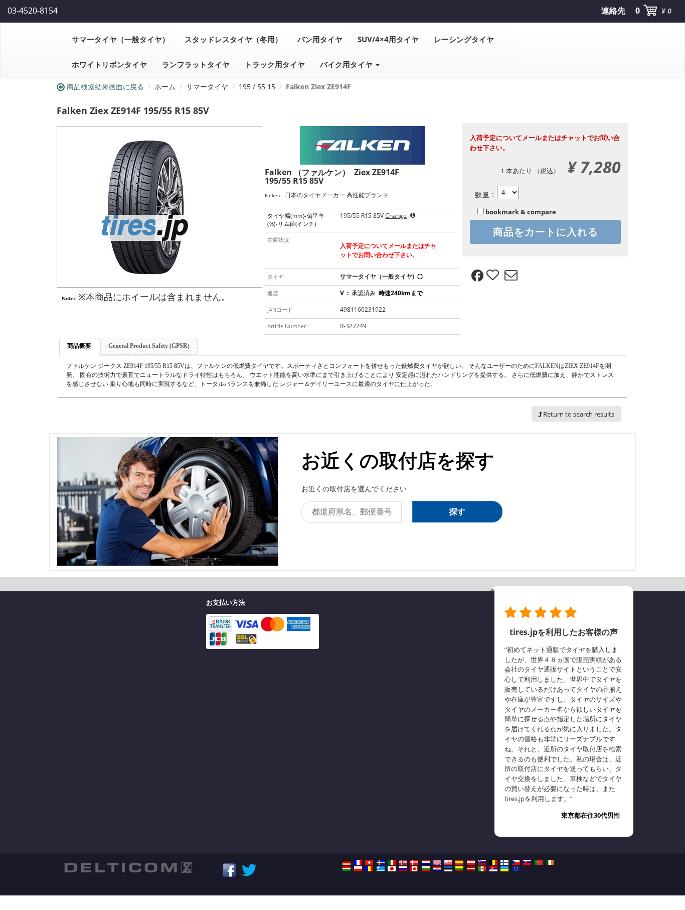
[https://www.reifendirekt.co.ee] (448, 868)
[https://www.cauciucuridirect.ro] (369, 868)
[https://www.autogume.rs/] (493, 868)
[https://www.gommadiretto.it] (392, 862)
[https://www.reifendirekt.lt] (459, 868)
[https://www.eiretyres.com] (550, 862)
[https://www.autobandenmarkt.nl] (426, 862)
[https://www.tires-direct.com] (448, 862)
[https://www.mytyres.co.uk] (437, 862)
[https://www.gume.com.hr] (437, 868)
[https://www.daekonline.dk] (414, 862)
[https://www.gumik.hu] (346, 868)
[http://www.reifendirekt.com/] (516, 868)
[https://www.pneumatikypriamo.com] (527, 862)
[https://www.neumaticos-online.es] (459, 862)
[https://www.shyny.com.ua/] (504, 868)
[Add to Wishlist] (493, 276)
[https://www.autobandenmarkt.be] (493, 862)
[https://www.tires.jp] (392, 868)
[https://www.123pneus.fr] (358, 862)
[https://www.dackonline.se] (381, 862)
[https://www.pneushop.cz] (516, 862)
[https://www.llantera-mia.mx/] (482, 868)
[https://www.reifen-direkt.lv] (471, 868)
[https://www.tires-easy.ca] (414, 868)
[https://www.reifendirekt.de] (346, 862)
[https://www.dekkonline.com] (403, 862)
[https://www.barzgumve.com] (426, 868)
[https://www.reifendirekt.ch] (369, 862)
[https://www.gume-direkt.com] (482, 862)
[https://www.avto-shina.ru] (403, 868)
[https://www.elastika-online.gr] (381, 868)
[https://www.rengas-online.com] (504, 862)
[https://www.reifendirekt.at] (471, 862)
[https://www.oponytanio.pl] (358, 868)
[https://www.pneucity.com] (539, 862)
